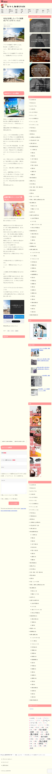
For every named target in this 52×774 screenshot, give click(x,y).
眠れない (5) (34, 205)
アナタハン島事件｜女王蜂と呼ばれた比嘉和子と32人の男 (39, 85)
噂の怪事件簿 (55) (34, 146)
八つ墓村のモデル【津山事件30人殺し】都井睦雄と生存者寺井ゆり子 (40, 26)
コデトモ (38, 720)
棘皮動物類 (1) (35, 274)
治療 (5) (33, 240)
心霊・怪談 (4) (35, 159)
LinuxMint (32, 718)
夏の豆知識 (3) (33, 177)
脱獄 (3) (33, 168)
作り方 (37, 727)
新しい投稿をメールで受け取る (9, 498)
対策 (42, 734)
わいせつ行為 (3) (33, 112)
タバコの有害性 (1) (34, 118)
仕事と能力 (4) (33, 143)
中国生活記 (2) (33, 130)
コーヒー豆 (33, 723)
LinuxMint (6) (33, 99)
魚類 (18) (33, 311)
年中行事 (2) (32, 184)
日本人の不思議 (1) (36, 227)
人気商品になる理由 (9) (35, 137)
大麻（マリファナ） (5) (37, 224)
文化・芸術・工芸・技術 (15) (36, 187)
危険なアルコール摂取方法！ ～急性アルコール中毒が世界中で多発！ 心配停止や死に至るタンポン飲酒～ (39, 56)
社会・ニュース (48, 11)
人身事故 (31, 727)
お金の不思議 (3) (35, 218)
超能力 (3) (34, 171)
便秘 (43, 727)
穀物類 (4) (34, 283)
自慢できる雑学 (29, 11)
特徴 (48, 739)
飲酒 (31, 748)
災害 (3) (32, 193)
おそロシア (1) (33, 106)
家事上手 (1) (32, 180)
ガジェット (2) (33, 115)
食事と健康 (22, 11)
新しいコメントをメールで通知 (9, 495)
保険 (47, 727)
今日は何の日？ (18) (34, 140)
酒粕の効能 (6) (35, 302)
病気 (36, 741)
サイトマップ (5, 762)
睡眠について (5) (35, 208)
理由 (31, 741)
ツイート (31, 708)
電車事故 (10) (33, 246)
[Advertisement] (14, 387)
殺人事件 (42, 739)
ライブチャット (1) (34, 124)
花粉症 (41, 743)
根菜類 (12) (34, 271)
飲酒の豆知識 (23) (34, 314)
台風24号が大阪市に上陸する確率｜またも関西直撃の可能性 (20, 441)
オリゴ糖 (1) (34, 255)
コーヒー (46, 720)
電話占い (43, 11)
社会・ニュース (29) (34, 196)
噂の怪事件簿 (2, 11)
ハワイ (12, 330)
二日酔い (47, 725)
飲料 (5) (33, 308)
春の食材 (44, 737)
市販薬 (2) (34, 236)
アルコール (46, 718)
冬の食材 (43, 730)
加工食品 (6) (34, 261)
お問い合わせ (5, 765)
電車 (45, 745)
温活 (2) (33, 277)
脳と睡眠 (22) (33, 202)
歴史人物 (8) (32, 190)
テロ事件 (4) (34, 149)
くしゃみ (39, 718)
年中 (47, 734)
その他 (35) (32, 109)
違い (36, 745)
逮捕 (31, 745)
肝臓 (31, 743)
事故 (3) (33, 152)
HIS (8, 330)
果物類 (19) (34, 265)
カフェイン (32, 720)
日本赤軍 (36, 736)
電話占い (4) (32, 243)
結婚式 (16, 330)
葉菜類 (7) (34, 290)
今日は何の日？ (37, 11)
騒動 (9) (33, 174)
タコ (40, 722)
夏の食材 (34, 734)
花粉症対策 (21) (33, 230)
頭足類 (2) (34, 305)
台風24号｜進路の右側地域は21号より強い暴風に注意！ (8, 441)
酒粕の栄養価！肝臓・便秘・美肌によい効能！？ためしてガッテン (39, 70)
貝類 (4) (33, 299)
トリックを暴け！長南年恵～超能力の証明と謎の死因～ (39, 40)
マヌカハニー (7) (35, 258)
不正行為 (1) (32, 127)
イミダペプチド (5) (36, 252)
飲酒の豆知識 (16, 11)
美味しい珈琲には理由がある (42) (37, 199)
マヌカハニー (33, 725)
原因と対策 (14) (35, 233)
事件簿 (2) (32, 134)
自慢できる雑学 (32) (34, 215)
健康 (35, 729)
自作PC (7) (32, 212)
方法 (31, 736)
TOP (7, 754)
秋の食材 (43, 741)
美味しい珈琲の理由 (11, 11)
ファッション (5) (33, 121)
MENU (5, 1)
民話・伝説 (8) (35, 165)
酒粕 (40, 745)
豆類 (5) (33, 296)
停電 (31, 729)
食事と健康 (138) (34, 249)
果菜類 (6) (34, 268)
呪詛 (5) (33, 155)
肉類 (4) (33, 286)
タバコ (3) (34, 221)
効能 (38, 732)
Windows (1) (33, 102)
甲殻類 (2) (34, 280)
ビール (45, 722)
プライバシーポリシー (7, 759)
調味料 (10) (34, 293)
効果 (32, 732)
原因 (47, 732)
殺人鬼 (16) (34, 162)
